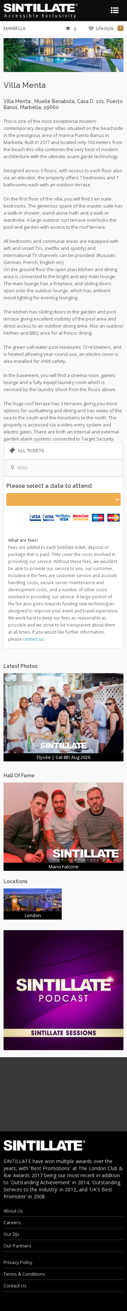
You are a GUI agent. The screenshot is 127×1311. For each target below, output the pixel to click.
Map (23, 468)
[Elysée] (63, 713)
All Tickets (31, 450)
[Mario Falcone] (63, 822)
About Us (13, 1211)
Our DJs (11, 1234)
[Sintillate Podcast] (63, 990)
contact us (33, 639)
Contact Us (15, 1285)
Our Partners (17, 1246)
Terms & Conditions (24, 1274)
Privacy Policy (18, 1262)
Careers (12, 1222)
